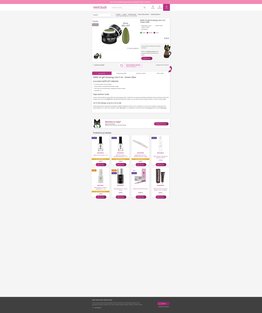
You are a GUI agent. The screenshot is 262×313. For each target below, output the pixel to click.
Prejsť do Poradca (161, 124)
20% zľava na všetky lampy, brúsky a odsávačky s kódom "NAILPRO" (130, 2)
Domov (118, 14)
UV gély (124, 14)
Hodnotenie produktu (121, 73)
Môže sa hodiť (160, 73)
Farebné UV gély (132, 14)
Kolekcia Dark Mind (155, 14)
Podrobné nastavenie (163, 306)
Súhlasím (163, 303)
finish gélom (163, 108)
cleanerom (149, 108)
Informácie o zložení (140, 73)
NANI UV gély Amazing (143, 14)
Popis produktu (101, 73)
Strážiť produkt (146, 58)
